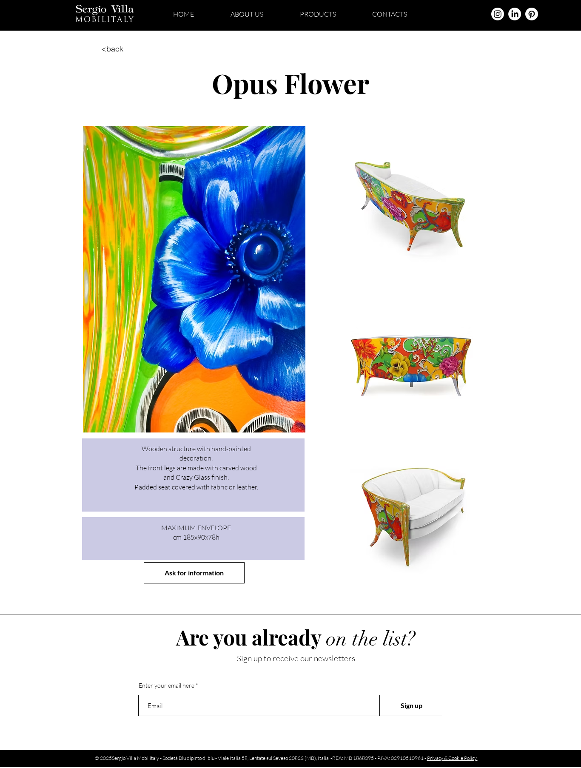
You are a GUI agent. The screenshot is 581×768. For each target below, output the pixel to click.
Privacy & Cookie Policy (452, 758)
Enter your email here (166, 685)
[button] (194, 572)
